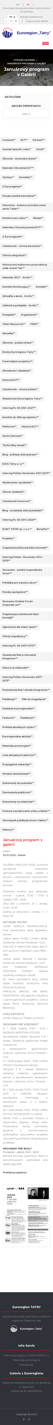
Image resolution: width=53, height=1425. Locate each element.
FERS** (34, 324)
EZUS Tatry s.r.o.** (13, 464)
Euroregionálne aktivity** (17, 736)
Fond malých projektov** (17, 361)
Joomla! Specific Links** (16, 149)
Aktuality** (8, 333)
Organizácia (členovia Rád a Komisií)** (25, 547)
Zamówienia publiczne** (17, 792)
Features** (8, 718)
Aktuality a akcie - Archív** (18, 296)
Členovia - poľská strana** (17, 342)
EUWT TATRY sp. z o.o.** (17, 529)
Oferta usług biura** (14, 255)
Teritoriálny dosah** (14, 445)
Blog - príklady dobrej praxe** (20, 454)
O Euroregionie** (12, 236)
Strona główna (24, 60)
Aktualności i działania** (16, 370)
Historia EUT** (11, 380)
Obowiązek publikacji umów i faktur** (25, 820)
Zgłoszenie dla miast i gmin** (19, 627)
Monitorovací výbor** (15, 218)
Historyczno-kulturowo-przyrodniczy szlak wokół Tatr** (24, 266)
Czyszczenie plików (37, 21)
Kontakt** (42, 286)
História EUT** (30, 426)
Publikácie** (27, 718)
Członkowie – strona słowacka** (22, 246)
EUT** (24, 140)
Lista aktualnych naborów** (19, 755)
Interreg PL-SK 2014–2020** (19, 519)
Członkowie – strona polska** (20, 389)
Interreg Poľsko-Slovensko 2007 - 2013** (22, 679)
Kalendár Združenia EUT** (18, 168)
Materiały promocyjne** (16, 745)
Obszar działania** (13, 491)
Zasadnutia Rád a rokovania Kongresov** (19, 657)
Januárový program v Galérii (26, 63)
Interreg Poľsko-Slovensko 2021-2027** (26, 473)
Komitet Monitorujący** (16, 286)
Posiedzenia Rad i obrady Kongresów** (26, 690)
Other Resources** (13, 324)
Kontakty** (25, 177)
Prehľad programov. (15, 1172)
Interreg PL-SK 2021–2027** (19, 408)
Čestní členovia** (12, 436)
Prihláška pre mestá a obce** (20, 582)
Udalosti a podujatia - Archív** (20, 305)
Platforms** (9, 426)
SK (17, 4)
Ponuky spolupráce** (15, 592)
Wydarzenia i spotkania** (17, 482)
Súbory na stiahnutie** (15, 667)
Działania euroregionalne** (18, 708)
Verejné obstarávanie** (16, 773)
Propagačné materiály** (17, 764)
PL (28, 4)
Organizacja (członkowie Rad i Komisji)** (20, 616)
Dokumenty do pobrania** (18, 783)
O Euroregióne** (12, 186)
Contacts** (9, 140)
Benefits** (43, 529)
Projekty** (8, 538)
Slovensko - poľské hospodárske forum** (22, 572)
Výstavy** (8, 177)
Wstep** (38, 218)
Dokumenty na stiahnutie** (18, 801)
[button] (45, 43)
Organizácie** (29, 314)
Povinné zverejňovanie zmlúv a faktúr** (26, 811)
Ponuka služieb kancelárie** (19, 196)
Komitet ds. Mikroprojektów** (20, 417)
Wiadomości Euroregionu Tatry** (22, 398)
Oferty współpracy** (14, 636)
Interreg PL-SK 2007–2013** (19, 645)
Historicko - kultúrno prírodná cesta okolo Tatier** (24, 207)
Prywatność (26, 1364)
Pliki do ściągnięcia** (34, 699)
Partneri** (39, 140)
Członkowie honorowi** (16, 501)
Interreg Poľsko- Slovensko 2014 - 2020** (23, 559)
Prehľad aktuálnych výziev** (19, 727)
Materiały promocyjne (26, 1360)
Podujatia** (9, 314)
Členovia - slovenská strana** (19, 158)
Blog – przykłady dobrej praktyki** (22, 510)
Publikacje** (9, 699)
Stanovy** (8, 829)
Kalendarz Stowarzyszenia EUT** (22, 227)
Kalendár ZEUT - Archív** (17, 277)
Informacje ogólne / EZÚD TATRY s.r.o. (26, 1355)
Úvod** (40, 149)
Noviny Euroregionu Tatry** (19, 352)
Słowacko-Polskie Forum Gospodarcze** (17, 603)
